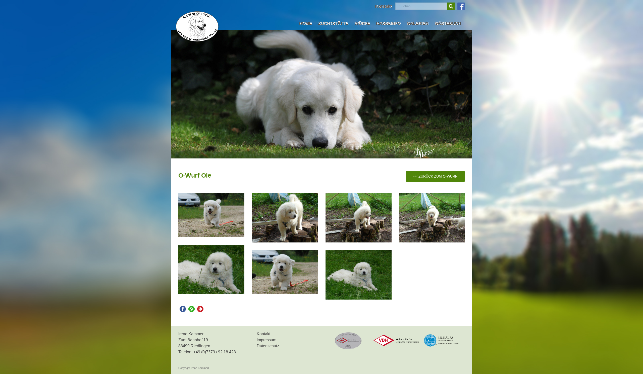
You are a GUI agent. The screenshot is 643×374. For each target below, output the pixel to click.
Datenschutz (268, 346)
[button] (183, 309)
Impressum (266, 340)
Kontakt (263, 334)
